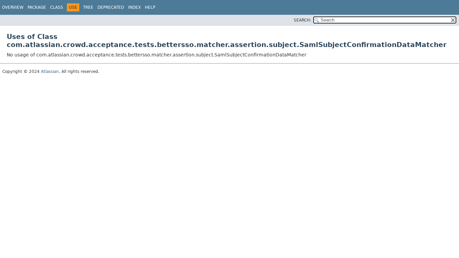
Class (56, 7)
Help (150, 7)
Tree (88, 7)
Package (37, 7)
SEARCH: (302, 20)
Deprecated (110, 7)
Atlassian (50, 71)
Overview (13, 7)
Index (134, 7)
